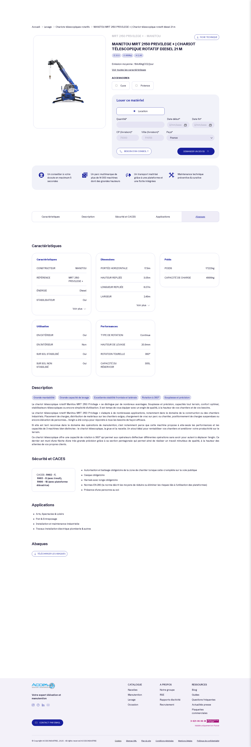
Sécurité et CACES (125, 216)
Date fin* (196, 119)
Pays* (169, 132)
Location (143, 111)
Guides (195, 694)
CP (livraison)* (124, 132)
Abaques (200, 216)
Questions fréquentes (203, 699)
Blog (194, 689)
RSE (162, 694)
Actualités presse (201, 704)
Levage (132, 699)
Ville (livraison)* (150, 132)
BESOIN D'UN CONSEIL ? (136, 151)
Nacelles (132, 689)
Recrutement (167, 704)
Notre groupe (167, 689)
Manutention (135, 694)
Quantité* (121, 119)
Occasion (133, 704)
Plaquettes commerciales (199, 711)
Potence (145, 85)
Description (88, 216)
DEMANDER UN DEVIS (194, 151)
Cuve (123, 85)
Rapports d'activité (170, 699)
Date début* (173, 119)
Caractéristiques (51, 216)
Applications (163, 216)
